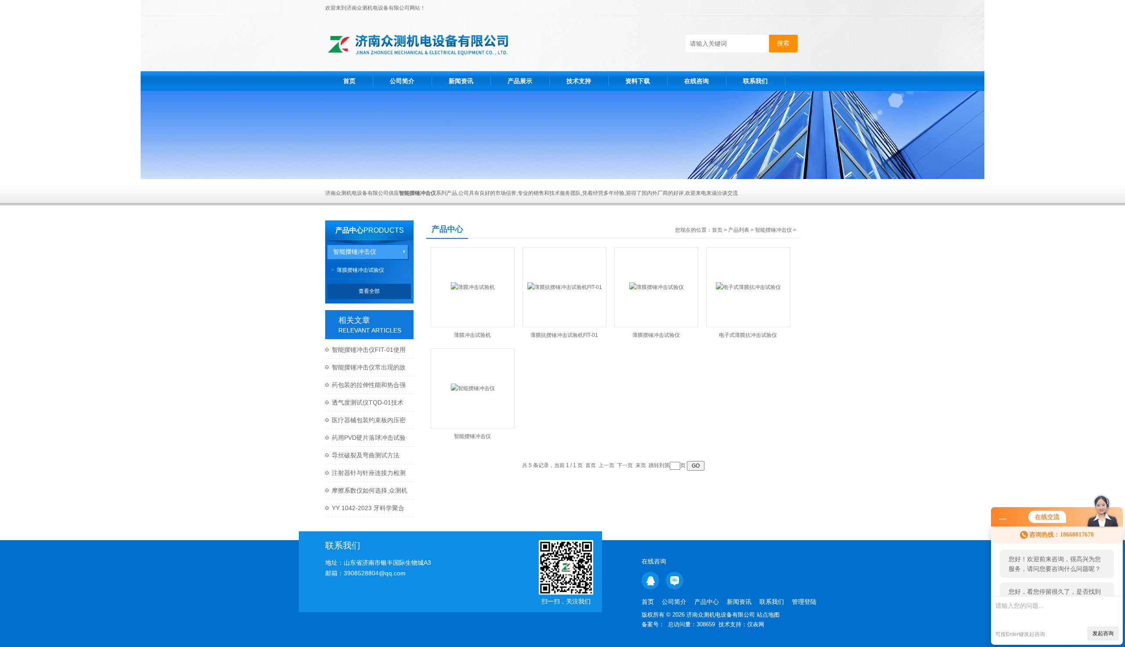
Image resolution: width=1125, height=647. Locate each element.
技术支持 (578, 80)
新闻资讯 (461, 80)
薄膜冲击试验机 (472, 335)
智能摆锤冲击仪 (354, 251)
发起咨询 (1103, 633)
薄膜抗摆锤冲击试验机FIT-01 (564, 335)
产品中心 (349, 230)
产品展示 (520, 80)
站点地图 (768, 614)
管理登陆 (804, 601)
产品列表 (738, 230)
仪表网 (755, 624)
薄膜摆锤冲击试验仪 (360, 270)
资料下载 (637, 80)
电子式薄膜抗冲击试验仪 (748, 335)
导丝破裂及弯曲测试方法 (365, 455)
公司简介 (402, 80)
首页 (349, 80)
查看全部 (369, 291)
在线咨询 (696, 80)
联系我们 (755, 80)
